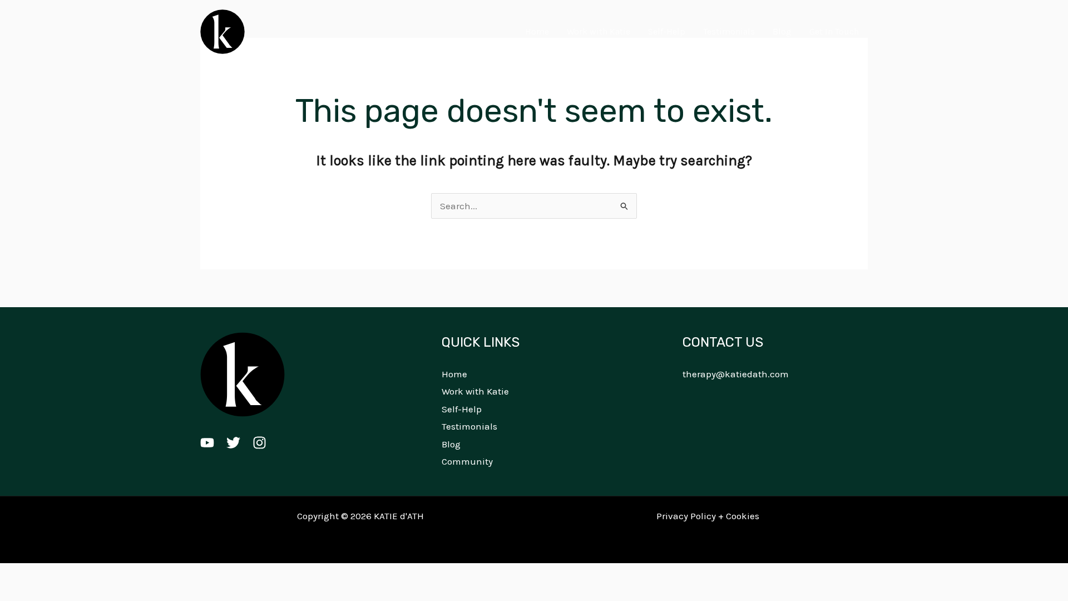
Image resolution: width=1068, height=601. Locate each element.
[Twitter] (233, 443)
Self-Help (666, 31)
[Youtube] (207, 443)
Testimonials (729, 31)
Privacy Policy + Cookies (707, 515)
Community (467, 461)
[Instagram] (259, 443)
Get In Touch (834, 31)
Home (537, 31)
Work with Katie (598, 31)
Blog (782, 31)
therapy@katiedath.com (736, 374)
